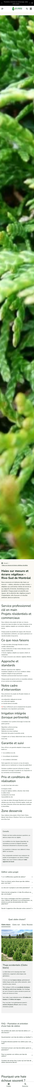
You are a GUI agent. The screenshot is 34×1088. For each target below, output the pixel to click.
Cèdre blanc (6, 925)
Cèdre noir (16, 925)
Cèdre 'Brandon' (27, 925)
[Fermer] (32, 3)
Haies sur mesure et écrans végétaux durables (15, 565)
